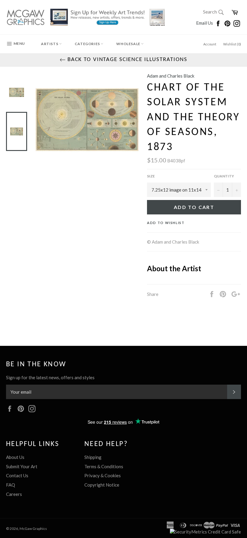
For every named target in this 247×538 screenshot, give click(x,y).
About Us (15, 457)
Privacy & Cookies (102, 475)
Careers (14, 494)
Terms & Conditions (103, 466)
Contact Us (17, 475)
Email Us (205, 23)
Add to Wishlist (166, 223)
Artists (50, 44)
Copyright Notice (101, 484)
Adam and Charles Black (170, 75)
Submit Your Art (21, 466)
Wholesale (128, 44)
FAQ (10, 484)
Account (209, 44)
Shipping (93, 457)
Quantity (224, 176)
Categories (88, 44)
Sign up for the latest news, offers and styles (50, 377)
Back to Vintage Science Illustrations (126, 60)
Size (151, 176)
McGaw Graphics (33, 528)
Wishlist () (232, 44)
